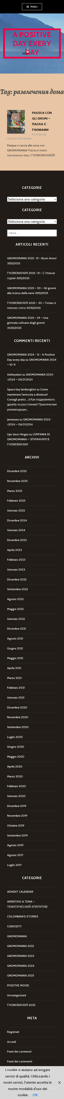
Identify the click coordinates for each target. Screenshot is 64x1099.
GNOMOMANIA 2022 (20, 946)
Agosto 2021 (15, 638)
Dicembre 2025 (16, 471)
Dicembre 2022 (16, 579)
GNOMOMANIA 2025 (20, 975)
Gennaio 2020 (16, 796)
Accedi (11, 1041)
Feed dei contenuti (19, 1051)
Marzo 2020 (15, 776)
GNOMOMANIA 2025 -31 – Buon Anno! (32, 258)
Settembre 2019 (17, 835)
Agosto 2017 (15, 855)
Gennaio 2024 (16, 530)
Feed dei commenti (19, 1061)
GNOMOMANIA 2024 (20, 965)
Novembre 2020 (17, 717)
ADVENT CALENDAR (20, 891)
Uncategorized (16, 995)
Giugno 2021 (15, 648)
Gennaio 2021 (15, 697)
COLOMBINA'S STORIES (22, 916)
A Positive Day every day (32, 43)
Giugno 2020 (15, 746)
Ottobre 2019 (15, 825)
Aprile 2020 (14, 766)
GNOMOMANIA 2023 (20, 956)
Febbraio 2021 (16, 687)
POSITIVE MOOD (18, 985)
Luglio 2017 (14, 865)
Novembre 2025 (17, 481)
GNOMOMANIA (17, 936)
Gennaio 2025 (16, 510)
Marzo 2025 (14, 491)
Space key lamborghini (21, 389)
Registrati (13, 1032)
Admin (27, 138)
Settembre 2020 (18, 727)
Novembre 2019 (17, 815)
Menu (34, 6)
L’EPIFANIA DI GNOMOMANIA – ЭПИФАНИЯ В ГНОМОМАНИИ (28, 439)
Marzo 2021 (14, 678)
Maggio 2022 (15, 609)
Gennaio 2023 (16, 569)
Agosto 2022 (15, 599)
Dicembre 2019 (16, 806)
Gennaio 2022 (16, 619)
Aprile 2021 (14, 668)
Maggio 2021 (15, 658)
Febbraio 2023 (16, 559)
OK (35, 1095)
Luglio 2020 (15, 737)
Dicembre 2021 (16, 628)
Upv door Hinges (17, 434)
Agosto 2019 (15, 845)
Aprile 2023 (14, 550)
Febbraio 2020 (16, 786)
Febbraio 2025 (16, 500)
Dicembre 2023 (17, 540)
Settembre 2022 (17, 589)
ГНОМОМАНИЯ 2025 (21, 1005)
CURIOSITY (14, 926)
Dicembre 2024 (17, 520)
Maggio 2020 (15, 756)
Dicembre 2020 (17, 707)
